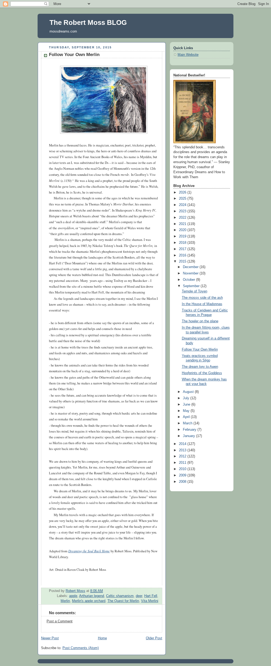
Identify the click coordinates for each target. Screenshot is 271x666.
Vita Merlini (149, 601)
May (187, 411)
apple (73, 596)
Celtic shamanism (120, 596)
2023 (183, 211)
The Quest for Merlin (123, 601)
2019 (183, 236)
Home (102, 638)
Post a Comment (60, 621)
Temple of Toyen (194, 291)
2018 (183, 243)
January (189, 436)
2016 (183, 255)
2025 (183, 198)
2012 (183, 456)
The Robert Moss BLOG (88, 22)
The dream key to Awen (200, 367)
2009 (183, 475)
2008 (183, 482)
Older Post (154, 638)
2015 (183, 261)
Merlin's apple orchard (88, 601)
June (187, 404)
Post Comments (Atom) (80, 648)
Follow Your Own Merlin (200, 349)
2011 (183, 463)
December (191, 267)
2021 (183, 224)
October (189, 280)
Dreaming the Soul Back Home (89, 551)
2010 (183, 469)
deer (139, 596)
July (186, 398)
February (190, 429)
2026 (183, 192)
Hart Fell (150, 596)
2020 (183, 230)
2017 (183, 249)
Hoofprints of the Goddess (202, 373)
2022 (183, 217)
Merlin (65, 601)
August (189, 392)
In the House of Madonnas (202, 304)
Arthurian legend (91, 596)
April (187, 417)
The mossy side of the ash (202, 298)
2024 (183, 205)
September (192, 286)
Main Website (188, 55)
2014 (183, 444)
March (188, 423)
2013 (183, 450)
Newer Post (50, 638)
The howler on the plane (200, 321)
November (191, 273)
